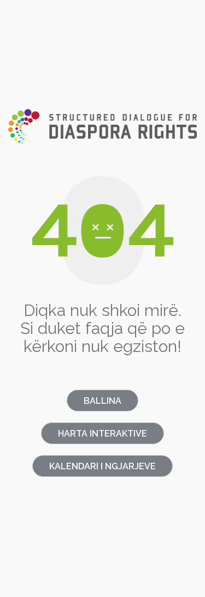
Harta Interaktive (102, 433)
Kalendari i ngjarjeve (102, 466)
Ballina (102, 401)
